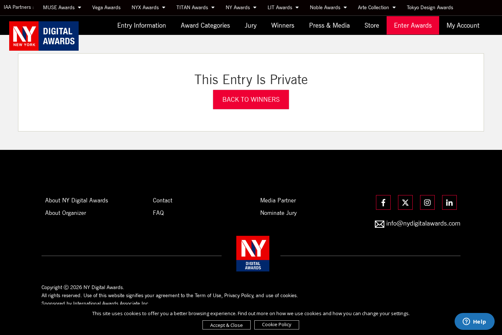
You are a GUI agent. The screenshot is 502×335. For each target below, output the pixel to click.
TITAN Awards (192, 7)
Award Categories (205, 25)
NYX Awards (146, 7)
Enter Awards (413, 25)
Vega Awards (106, 7)
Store (372, 25)
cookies (288, 295)
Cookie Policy (276, 324)
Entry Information (141, 25)
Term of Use (208, 295)
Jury (251, 25)
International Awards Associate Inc (110, 303)
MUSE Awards (59, 7)
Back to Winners (251, 99)
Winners (282, 25)
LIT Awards (281, 7)
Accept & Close (226, 325)
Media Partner (278, 200)
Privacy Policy (238, 295)
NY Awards (238, 7)
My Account (463, 25)
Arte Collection (374, 7)
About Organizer (65, 212)
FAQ (158, 212)
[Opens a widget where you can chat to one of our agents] (474, 322)
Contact (162, 200)
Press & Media (329, 25)
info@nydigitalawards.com (423, 223)
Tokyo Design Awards (430, 7)
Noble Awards (326, 7)
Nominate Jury (278, 212)
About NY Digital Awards (76, 200)
